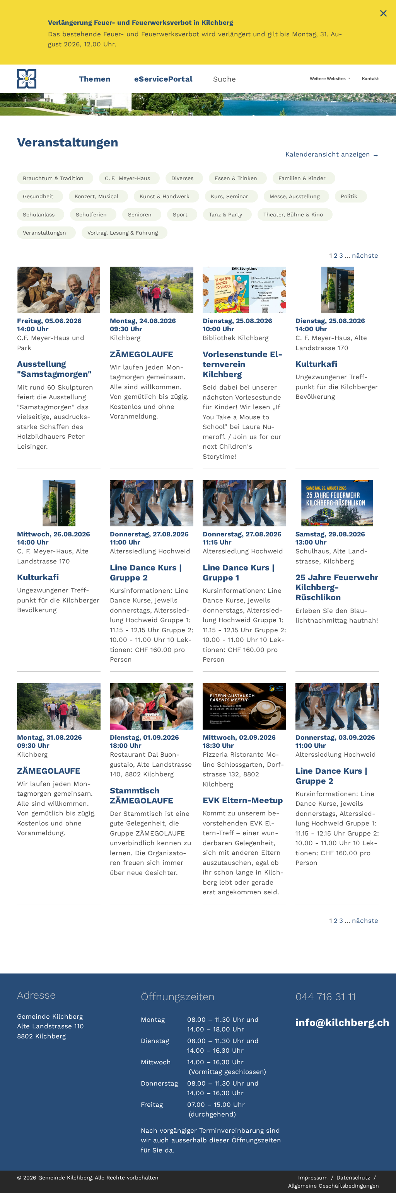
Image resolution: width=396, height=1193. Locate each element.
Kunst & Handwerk (164, 196)
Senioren (140, 214)
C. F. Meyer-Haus (127, 178)
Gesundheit (38, 196)
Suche (224, 79)
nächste (365, 255)
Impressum (313, 1177)
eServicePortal (163, 78)
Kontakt (370, 78)
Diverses (182, 178)
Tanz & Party (225, 214)
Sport (180, 214)
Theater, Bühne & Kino (293, 214)
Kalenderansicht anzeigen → (332, 154)
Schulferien (91, 214)
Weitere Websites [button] (328, 78)
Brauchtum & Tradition (53, 178)
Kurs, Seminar (229, 196)
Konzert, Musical (96, 196)
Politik (349, 196)
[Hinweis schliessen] (383, 14)
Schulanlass (39, 214)
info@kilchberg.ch (337, 1022)
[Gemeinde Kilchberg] (43, 78)
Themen (94, 78)
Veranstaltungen (44, 233)
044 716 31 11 (325, 996)
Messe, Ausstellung (294, 196)
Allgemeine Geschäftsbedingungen (333, 1186)
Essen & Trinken (236, 178)
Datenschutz (354, 1177)
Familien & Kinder (302, 178)
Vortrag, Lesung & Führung (122, 233)
